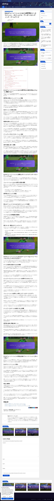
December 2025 (43, 68)
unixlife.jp (5, 4)
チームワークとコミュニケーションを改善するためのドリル (12, 82)
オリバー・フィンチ (11, 19)
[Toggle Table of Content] (26, 69)
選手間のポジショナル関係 (8, 77)
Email (4, 463)
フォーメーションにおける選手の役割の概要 (10, 76)
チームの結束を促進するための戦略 (9, 81)
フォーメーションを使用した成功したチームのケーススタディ (12, 83)
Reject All (10, 496)
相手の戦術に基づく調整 (8, 74)
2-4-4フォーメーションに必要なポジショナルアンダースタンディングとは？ (13, 75)
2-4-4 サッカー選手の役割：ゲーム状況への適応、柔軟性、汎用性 (20, 431)
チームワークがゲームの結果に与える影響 (10, 84)
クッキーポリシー (39, 499)
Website (4, 468)
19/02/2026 (18, 488)
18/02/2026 (30, 488)
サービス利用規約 (44, 499)
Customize (4, 496)
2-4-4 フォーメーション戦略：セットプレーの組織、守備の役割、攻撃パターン (46, 38)
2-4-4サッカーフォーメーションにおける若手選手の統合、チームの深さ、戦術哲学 (46, 45)
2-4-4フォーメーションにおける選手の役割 (9, 11)
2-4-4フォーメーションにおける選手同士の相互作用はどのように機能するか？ (14, 70)
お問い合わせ (43, 13)
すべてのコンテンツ (44, 15)
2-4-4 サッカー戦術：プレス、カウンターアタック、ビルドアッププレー (15, 403)
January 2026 (43, 66)
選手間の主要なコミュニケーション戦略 (9, 71)
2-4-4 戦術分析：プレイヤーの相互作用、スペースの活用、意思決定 (46, 41)
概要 (41, 17)
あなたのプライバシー (34, 499)
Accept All (7, 498)
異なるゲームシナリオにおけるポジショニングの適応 (11, 78)
